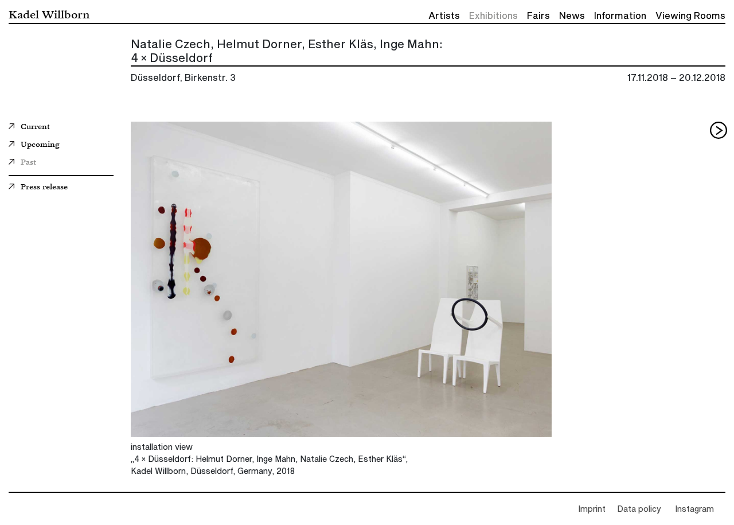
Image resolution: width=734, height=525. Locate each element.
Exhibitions (493, 16)
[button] (719, 130)
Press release (44, 188)
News (572, 16)
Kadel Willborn (49, 14)
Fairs (538, 16)
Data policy (639, 509)
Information (620, 16)
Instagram (694, 509)
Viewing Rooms (690, 16)
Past (28, 163)
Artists (444, 16)
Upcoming (40, 145)
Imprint (592, 509)
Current (35, 127)
